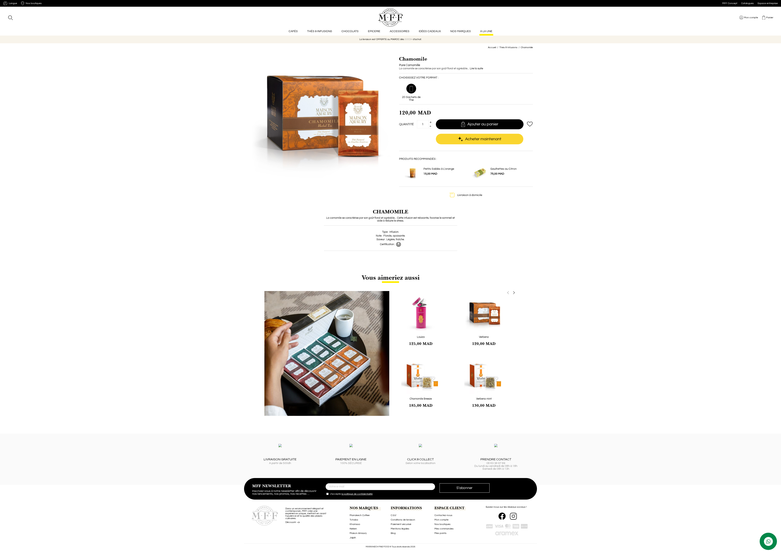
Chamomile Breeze (421, 398)
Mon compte (441, 519)
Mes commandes (444, 528)
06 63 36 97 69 (495, 463)
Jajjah (353, 537)
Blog (393, 533)
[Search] (10, 17)
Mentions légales (400, 528)
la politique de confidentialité (357, 494)
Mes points (440, 533)
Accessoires (399, 31)
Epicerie (374, 31)
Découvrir (291, 522)
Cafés (293, 31)
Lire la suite (476, 68)
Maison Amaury (358, 533)
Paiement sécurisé (401, 524)
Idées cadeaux (430, 31)
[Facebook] (502, 516)
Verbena (484, 337)
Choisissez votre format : (418, 77)
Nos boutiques (442, 524)
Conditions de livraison (403, 519)
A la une (486, 31)
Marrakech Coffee (360, 515)
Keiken (353, 528)
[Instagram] (513, 516)
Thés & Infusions (319, 31)
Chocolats (350, 31)
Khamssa (355, 524)
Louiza (421, 337)
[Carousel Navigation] (452, 292)
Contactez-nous (443, 515)
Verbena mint (484, 398)
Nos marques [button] (460, 31)
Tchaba (354, 519)
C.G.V (393, 515)
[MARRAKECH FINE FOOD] (390, 17)
